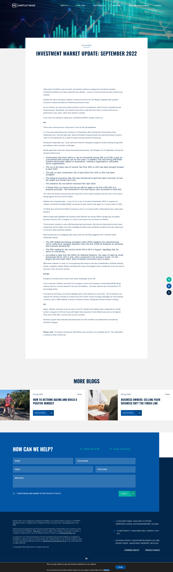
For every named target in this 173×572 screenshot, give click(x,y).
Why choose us (99, 5)
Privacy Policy (53, 493)
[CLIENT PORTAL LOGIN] (168, 292)
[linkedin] (86, 559)
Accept (120, 567)
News (79, 394)
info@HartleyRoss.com (67, 533)
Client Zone (116, 5)
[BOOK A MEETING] (168, 286)
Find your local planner (139, 5)
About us (64, 5)
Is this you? (80, 5)
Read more (40, 413)
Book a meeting (122, 449)
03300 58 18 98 (91, 449)
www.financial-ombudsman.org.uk (54, 541)
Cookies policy (131, 550)
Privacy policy (152, 550)
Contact (158, 5)
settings (106, 570)
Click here (36, 531)
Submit (124, 494)
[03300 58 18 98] (168, 279)
